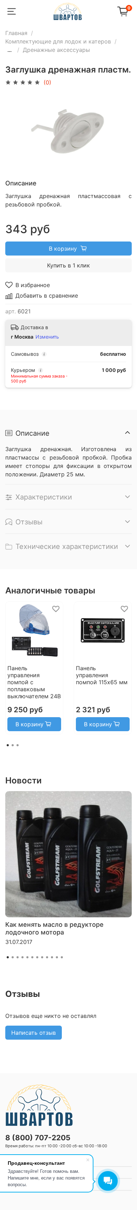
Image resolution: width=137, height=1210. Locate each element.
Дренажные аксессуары (56, 49)
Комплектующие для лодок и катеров (58, 41)
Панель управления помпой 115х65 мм (102, 675)
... (9, 50)
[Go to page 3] (18, 745)
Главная (16, 32)
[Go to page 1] (8, 745)
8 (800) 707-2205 (37, 1137)
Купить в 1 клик (68, 265)
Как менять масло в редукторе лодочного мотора (54, 928)
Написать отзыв (33, 1032)
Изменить (47, 337)
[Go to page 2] (13, 745)
